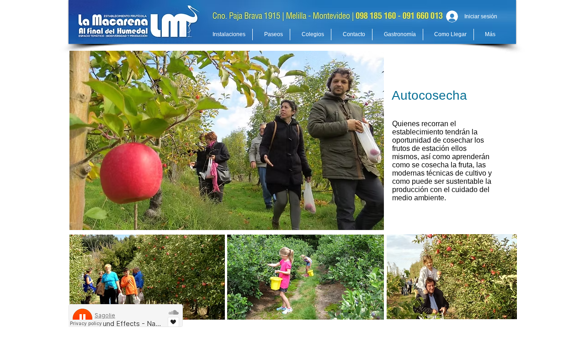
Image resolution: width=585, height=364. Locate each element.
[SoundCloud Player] (126, 315)
